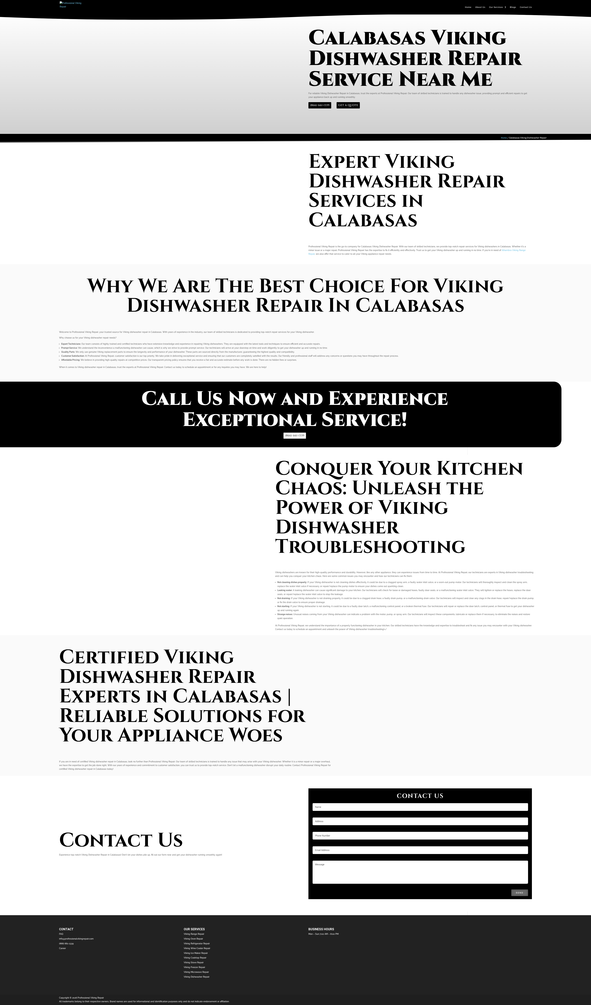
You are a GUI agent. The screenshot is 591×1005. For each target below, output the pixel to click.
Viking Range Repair (194, 934)
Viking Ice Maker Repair (196, 953)
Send (519, 892)
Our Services (496, 7)
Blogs (513, 7)
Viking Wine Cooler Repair (197, 948)
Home (468, 7)
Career (62, 948)
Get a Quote (348, 105)
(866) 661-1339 (320, 105)
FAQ (61, 934)
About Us (480, 7)
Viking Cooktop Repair (195, 957)
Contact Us (526, 7)
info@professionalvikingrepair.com (76, 939)
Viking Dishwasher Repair (196, 977)
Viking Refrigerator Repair (197, 943)
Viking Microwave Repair (196, 972)
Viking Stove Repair (194, 962)
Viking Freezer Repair (194, 967)
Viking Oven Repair (193, 939)
